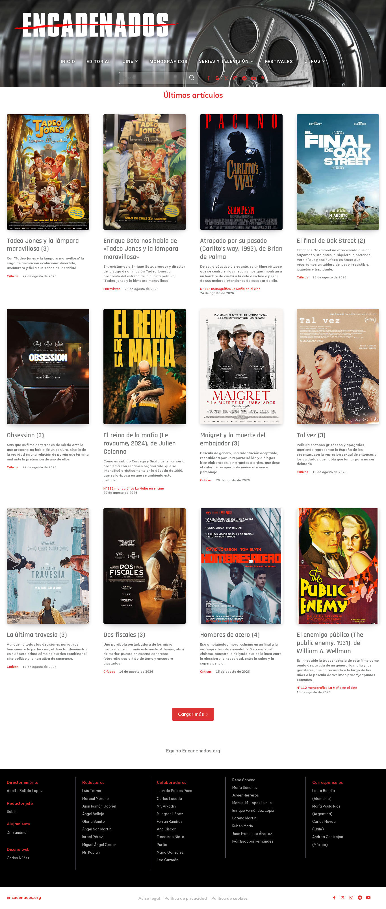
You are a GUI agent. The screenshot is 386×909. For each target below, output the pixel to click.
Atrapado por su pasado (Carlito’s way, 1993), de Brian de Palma (241, 249)
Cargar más (191, 714)
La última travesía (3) (37, 635)
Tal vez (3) (311, 435)
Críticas (12, 276)
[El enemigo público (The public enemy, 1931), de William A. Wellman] (338, 566)
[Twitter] (226, 78)
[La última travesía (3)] (48, 566)
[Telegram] (244, 78)
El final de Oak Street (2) (331, 241)
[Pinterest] (262, 78)
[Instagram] (235, 78)
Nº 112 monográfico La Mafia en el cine (230, 289)
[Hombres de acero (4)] (241, 566)
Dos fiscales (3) (124, 635)
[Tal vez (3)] (338, 367)
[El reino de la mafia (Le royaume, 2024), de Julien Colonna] (144, 367)
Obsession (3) (25, 435)
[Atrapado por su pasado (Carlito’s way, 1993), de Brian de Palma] (241, 172)
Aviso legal (149, 898)
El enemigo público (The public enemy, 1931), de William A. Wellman (330, 643)
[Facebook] (208, 78)
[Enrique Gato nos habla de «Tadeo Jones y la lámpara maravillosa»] (144, 172)
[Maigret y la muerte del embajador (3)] (241, 367)
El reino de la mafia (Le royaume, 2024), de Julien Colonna (139, 443)
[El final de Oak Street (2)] (338, 172)
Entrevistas (111, 289)
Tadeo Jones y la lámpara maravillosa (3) (43, 245)
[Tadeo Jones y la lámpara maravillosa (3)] (48, 172)
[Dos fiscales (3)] (144, 566)
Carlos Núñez (18, 858)
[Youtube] (253, 78)
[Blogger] (217, 78)
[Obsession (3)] (48, 367)
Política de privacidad (185, 898)
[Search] (191, 78)
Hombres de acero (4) (230, 635)
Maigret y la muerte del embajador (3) (232, 439)
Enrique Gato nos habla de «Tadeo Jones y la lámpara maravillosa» (140, 249)
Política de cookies (229, 898)
